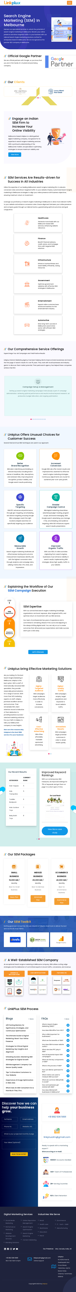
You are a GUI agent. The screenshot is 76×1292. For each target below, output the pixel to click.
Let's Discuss (38, 652)
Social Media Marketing (10, 1221)
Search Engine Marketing (28, 1234)
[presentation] (26, 710)
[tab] (9, 607)
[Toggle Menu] (69, 2)
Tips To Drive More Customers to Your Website (18, 1073)
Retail (42, 1220)
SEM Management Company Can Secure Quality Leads (19, 1066)
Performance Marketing (10, 1228)
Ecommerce (61, 1220)
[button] (36, 97)
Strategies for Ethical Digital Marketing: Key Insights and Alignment (17, 1049)
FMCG (42, 1236)
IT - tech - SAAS (62, 1224)
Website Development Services (11, 1236)
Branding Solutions (12, 1242)
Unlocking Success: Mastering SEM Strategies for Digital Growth (19, 1058)
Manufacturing (62, 1228)
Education (43, 1232)
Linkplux (44, 1284)
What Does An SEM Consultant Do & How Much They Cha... (20, 1089)
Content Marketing (30, 1240)
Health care (44, 1224)
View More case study (55, 831)
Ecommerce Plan (61, 901)
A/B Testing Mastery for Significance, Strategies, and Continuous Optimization (17, 1028)
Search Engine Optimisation (28, 1228)
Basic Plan (14, 897)
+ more (31, 1019)
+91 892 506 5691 (57, 1116)
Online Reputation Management (29, 1221)
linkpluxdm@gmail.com (57, 1137)
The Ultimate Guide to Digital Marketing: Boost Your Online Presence (17, 1038)
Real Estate (44, 1228)
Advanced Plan (38, 898)
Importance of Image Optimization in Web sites (19, 1081)
